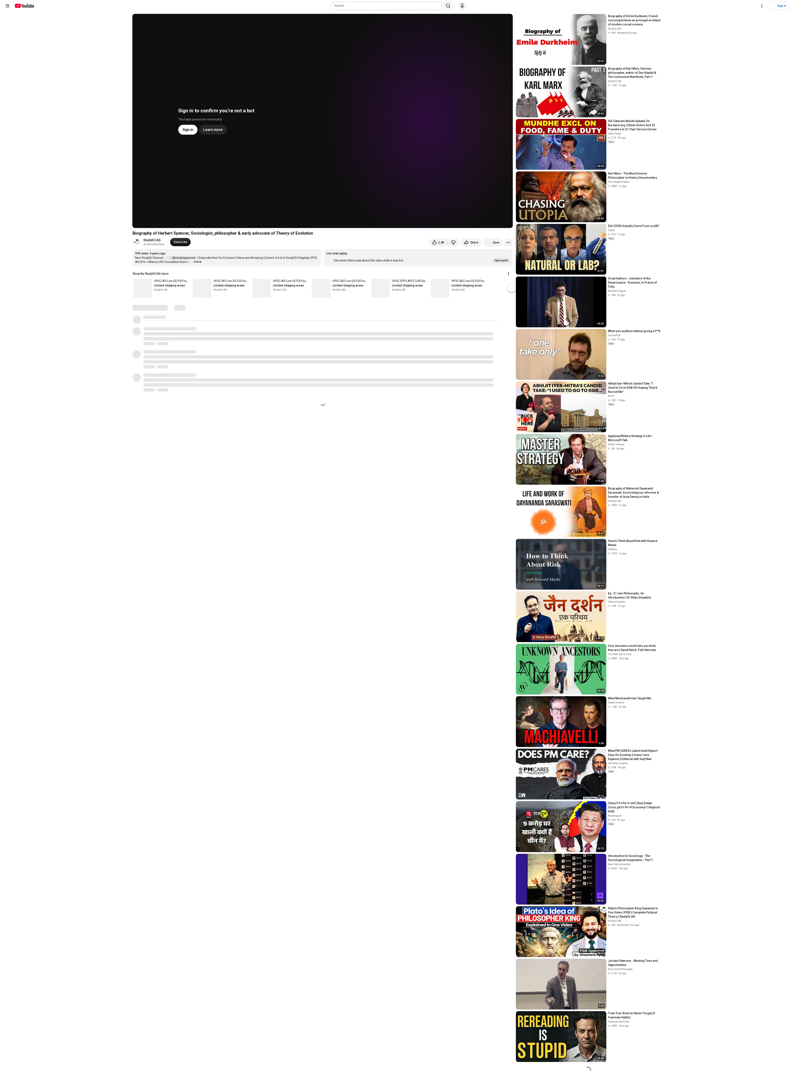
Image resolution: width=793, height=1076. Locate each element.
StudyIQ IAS (152, 240)
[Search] (448, 6)
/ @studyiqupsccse (183, 257)
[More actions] (508, 242)
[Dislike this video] (453, 242)
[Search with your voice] (462, 6)
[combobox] (387, 5)
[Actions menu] (508, 274)
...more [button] (196, 261)
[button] (418, 257)
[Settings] (761, 5)
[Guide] (7, 5)
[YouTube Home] (24, 6)
